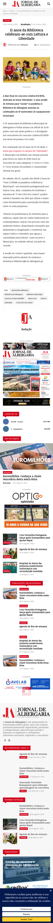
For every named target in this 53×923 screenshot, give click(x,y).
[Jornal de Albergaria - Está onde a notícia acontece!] (26, 4)
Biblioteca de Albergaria (14, 294)
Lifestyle (7, 557)
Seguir (47, 429)
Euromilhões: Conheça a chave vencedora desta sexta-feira (22, 477)
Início (5, 11)
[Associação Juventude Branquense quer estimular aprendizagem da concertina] (10, 786)
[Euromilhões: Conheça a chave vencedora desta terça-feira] (10, 660)
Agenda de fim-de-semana (33, 549)
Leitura (43, 298)
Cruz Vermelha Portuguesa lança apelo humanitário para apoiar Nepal (34, 537)
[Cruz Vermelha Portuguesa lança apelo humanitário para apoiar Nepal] (10, 539)
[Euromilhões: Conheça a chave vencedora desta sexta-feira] (26, 456)
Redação (24, 45)
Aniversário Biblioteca (19, 290)
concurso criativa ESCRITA (14, 298)
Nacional (7, 543)
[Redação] (5, 44)
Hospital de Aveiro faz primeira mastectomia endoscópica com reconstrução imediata (31, 567)
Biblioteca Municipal (34, 294)
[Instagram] (9, 740)
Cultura (12, 11)
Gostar (46, 422)
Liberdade (8, 302)
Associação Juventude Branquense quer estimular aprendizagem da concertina (34, 785)
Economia (7, 472)
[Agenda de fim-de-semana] (10, 553)
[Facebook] (5, 740)
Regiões (7, 571)
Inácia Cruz (32, 298)
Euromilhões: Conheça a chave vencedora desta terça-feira (34, 663)
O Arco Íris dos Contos (24, 302)
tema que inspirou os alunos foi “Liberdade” (25, 150)
